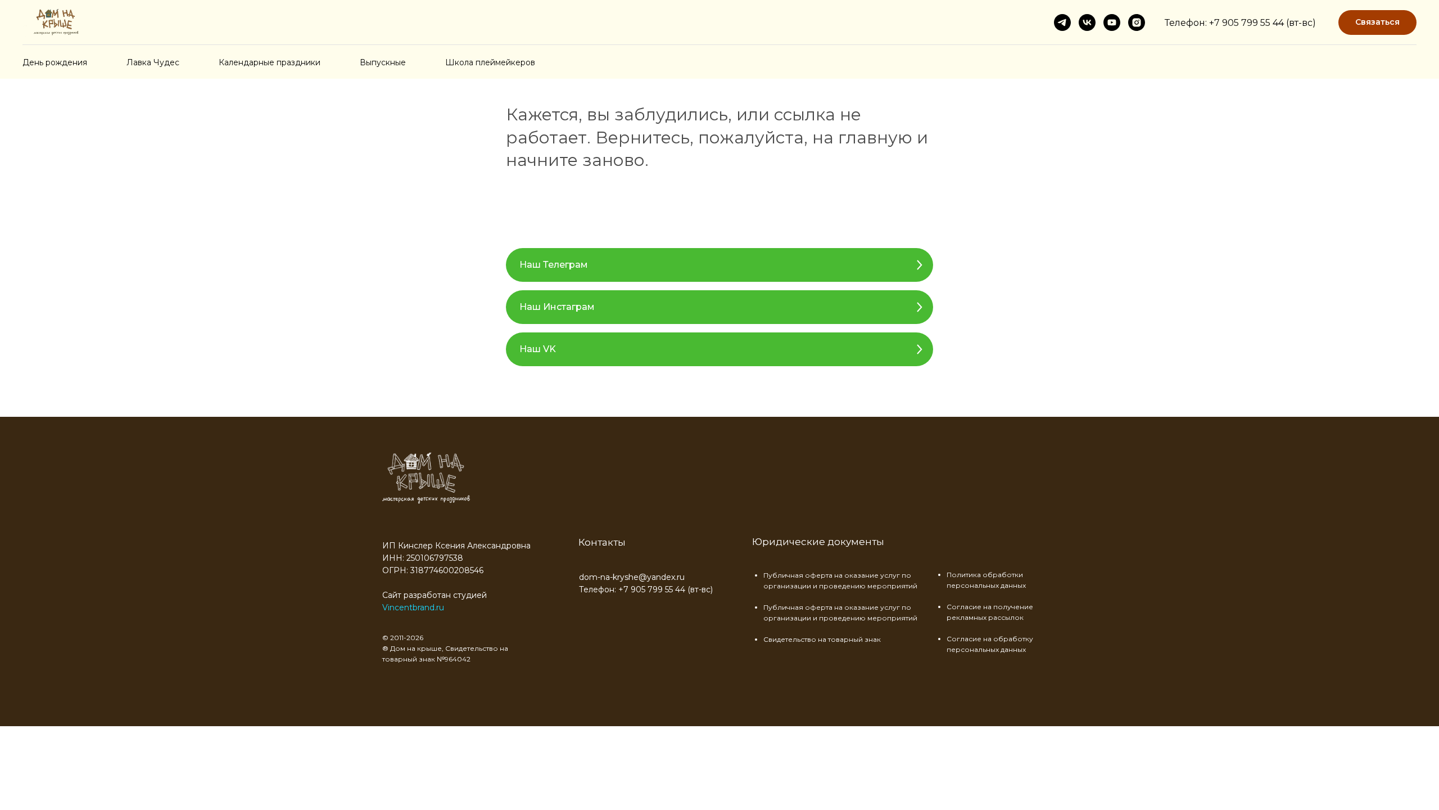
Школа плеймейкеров (490, 62)
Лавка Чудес (152, 62)
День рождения (54, 62)
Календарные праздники (269, 62)
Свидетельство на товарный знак (822, 639)
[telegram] (1062, 22)
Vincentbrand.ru (413, 607)
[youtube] (1111, 22)
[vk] (1087, 22)
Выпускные (383, 62)
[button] (1377, 22)
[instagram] (1136, 22)
